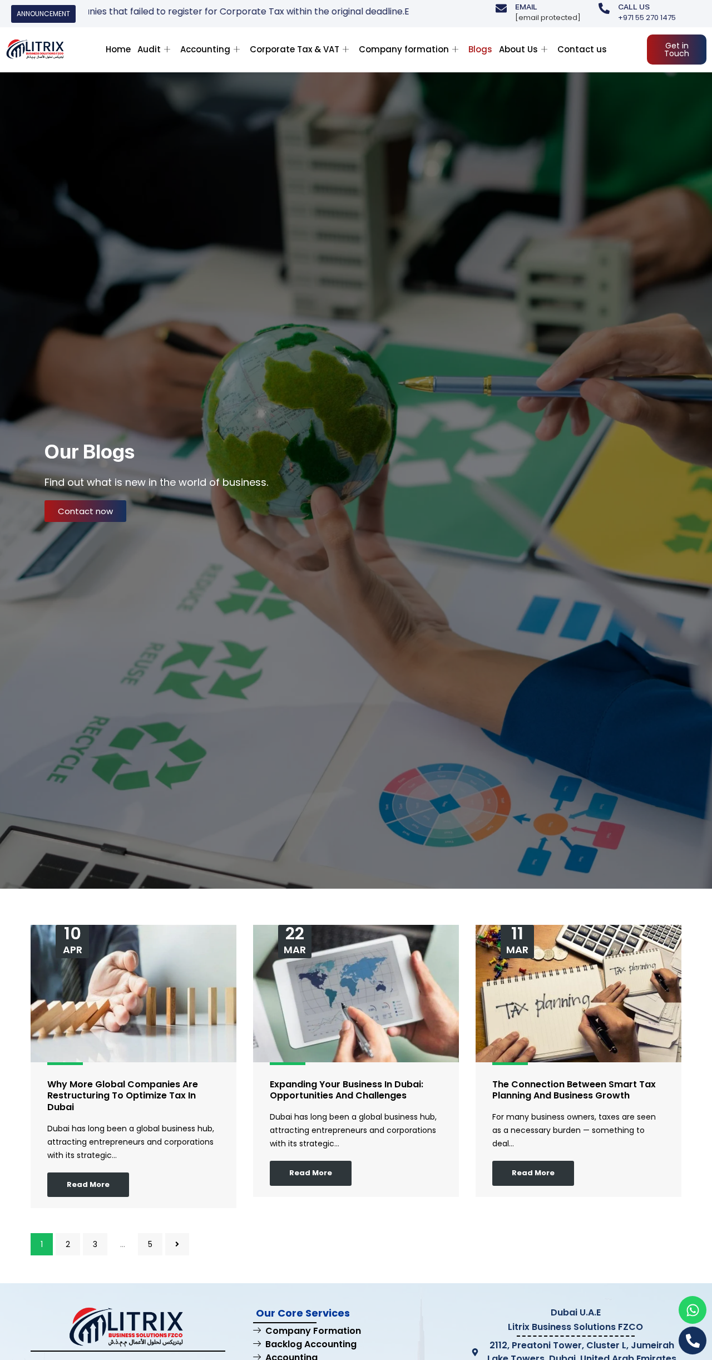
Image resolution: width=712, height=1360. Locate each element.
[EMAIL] (501, 8)
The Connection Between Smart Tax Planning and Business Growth (574, 1090)
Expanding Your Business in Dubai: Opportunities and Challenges (346, 1090)
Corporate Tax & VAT (294, 49)
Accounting (205, 49)
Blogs (480, 49)
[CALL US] (604, 8)
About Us (518, 49)
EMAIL (526, 6)
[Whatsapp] (692, 1310)
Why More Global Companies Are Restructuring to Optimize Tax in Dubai (122, 1096)
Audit (149, 49)
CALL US (634, 6)
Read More (88, 1184)
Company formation (404, 49)
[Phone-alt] (692, 1340)
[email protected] (548, 17)
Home (118, 49)
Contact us (582, 49)
